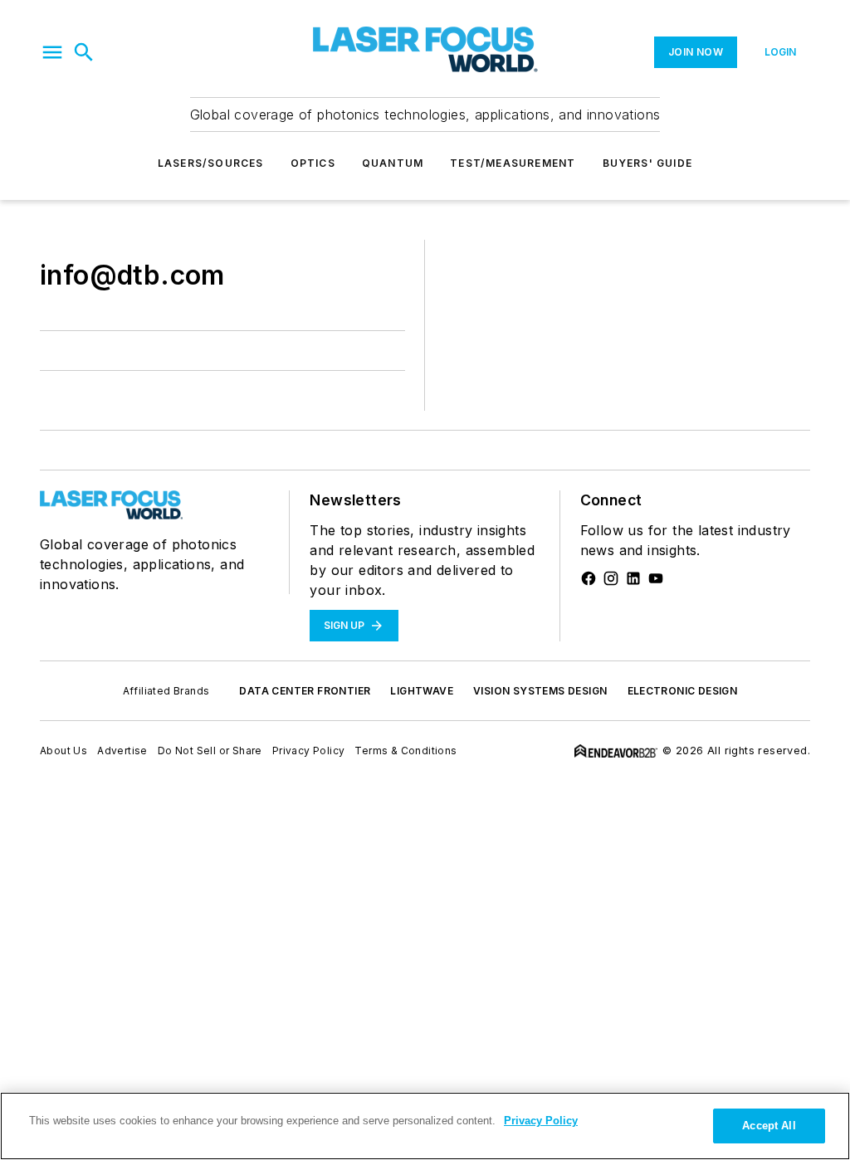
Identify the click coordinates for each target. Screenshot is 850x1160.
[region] (425, 1126)
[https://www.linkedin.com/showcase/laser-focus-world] (633, 578)
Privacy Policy (308, 750)
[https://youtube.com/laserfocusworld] (655, 578)
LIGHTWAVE (421, 691)
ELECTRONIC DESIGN (683, 691)
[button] (52, 52)
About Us (63, 750)
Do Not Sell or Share (210, 750)
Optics (313, 163)
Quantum (392, 163)
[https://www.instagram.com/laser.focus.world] (611, 578)
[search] (83, 52)
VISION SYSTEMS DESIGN (540, 691)
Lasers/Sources (211, 163)
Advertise (122, 750)
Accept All (768, 1125)
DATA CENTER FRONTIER (304, 691)
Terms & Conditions (405, 750)
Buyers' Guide (648, 163)
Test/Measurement (512, 163)
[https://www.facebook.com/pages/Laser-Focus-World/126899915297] (588, 578)
